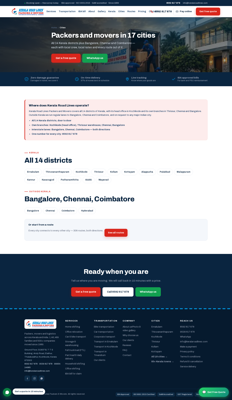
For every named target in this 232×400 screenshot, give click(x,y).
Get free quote (208, 11)
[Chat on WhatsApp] (7, 392)
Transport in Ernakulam (106, 341)
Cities (121, 11)
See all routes (116, 232)
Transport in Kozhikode (106, 346)
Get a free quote (66, 58)
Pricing (142, 11)
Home (54, 28)
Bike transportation (104, 326)
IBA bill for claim (73, 373)
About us (127, 326)
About (91, 11)
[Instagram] (34, 378)
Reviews (127, 345)
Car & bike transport (75, 336)
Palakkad (165, 172)
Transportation (67, 11)
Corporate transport (104, 336)
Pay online (186, 11)
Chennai (50, 211)
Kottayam (129, 172)
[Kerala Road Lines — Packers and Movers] (28, 11)
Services (51, 11)
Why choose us (130, 335)
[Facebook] (27, 378)
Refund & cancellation (191, 361)
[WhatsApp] (41, 378)
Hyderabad (87, 211)
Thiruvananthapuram (57, 172)
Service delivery (188, 366)
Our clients (99, 360)
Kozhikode (81, 172)
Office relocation (74, 332)
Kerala (112, 11)
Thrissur (99, 172)
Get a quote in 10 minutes (29, 391)
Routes (131, 11)
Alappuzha (147, 172)
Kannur (31, 180)
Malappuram (183, 172)
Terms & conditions (190, 356)
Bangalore (33, 211)
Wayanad (103, 180)
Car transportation (103, 332)
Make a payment (188, 346)
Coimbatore (68, 211)
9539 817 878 (45, 364)
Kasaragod (48, 180)
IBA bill (82, 11)
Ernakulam (33, 172)
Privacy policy (187, 351)
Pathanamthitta (70, 180)
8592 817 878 (163, 11)
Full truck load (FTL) (75, 350)
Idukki (88, 180)
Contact (127, 355)
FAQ (125, 350)
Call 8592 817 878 (118, 291)
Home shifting (72, 326)
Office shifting (72, 368)
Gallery (102, 11)
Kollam (114, 172)
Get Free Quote (213, 392)
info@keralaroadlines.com (195, 3)
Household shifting (75, 363)
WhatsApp (185, 336)
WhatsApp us (95, 58)
